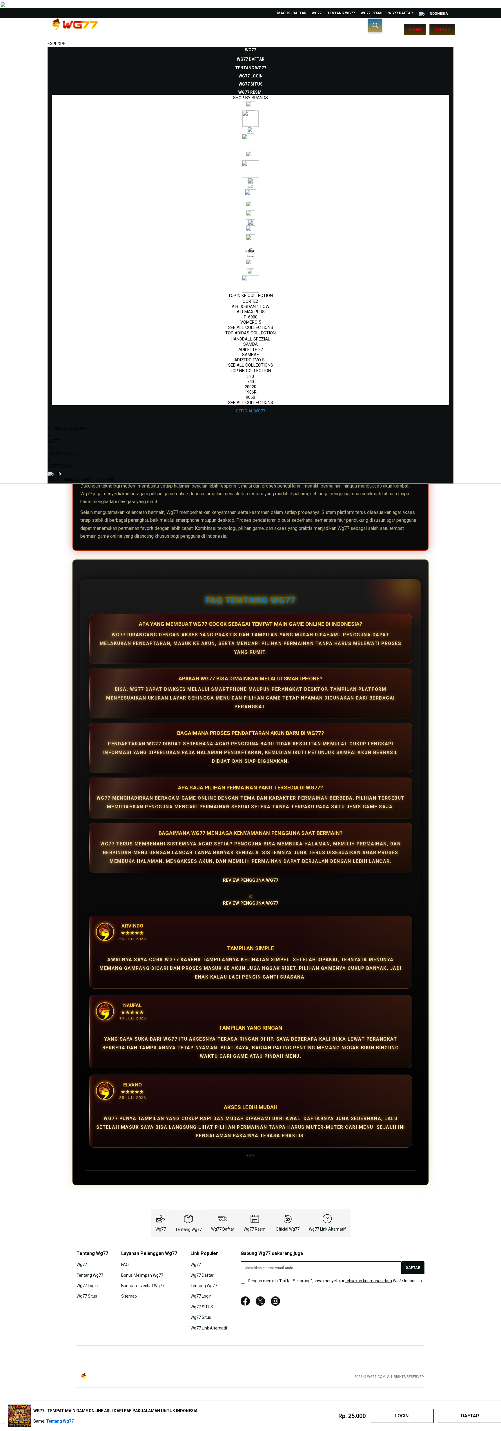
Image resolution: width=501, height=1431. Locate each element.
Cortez (251, 301)
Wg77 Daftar (400, 13)
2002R (251, 387)
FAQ (125, 1264)
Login (415, 29)
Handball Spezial (250, 339)
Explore (56, 43)
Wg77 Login (60, 466)
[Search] (375, 25)
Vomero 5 (250, 322)
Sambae (250, 354)
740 (250, 381)
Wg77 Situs (87, 1296)
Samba (250, 344)
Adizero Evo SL (250, 360)
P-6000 (250, 317)
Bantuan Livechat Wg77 (142, 1285)
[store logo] (75, 29)
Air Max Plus (251, 311)
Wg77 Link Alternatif (327, 1229)
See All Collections (250, 327)
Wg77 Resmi (371, 13)
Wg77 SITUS (201, 1307)
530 (250, 376)
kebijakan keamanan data (368, 1280)
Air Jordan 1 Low (250, 306)
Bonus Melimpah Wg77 (142, 1275)
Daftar (442, 29)
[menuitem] (250, 50)
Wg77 (317, 13)
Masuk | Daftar (291, 13)
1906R (251, 392)
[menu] (250, 230)
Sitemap (129, 1296)
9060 (250, 397)
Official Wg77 (287, 1229)
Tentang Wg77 (341, 13)
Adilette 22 (250, 349)
